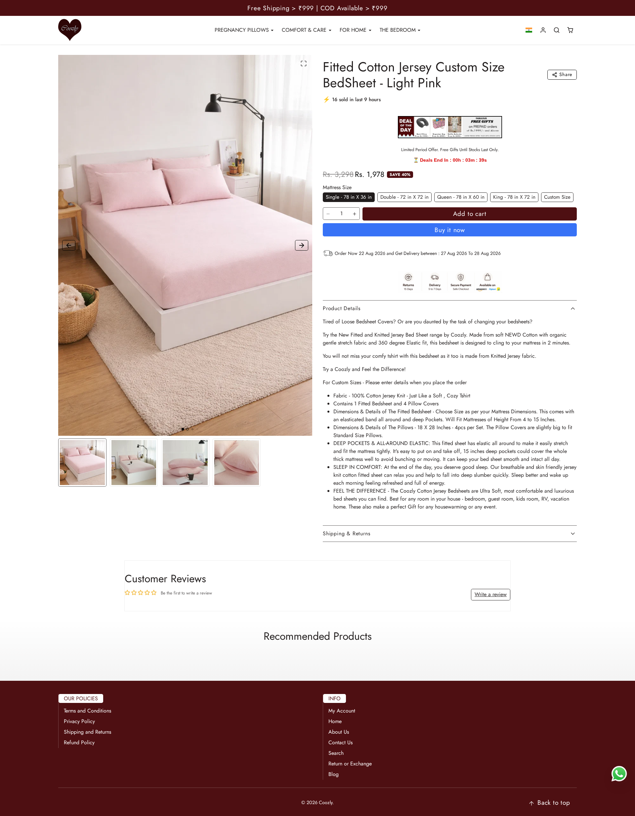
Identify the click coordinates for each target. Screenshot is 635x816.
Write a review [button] (491, 594)
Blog (333, 774)
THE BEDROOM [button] (398, 30)
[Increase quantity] (354, 214)
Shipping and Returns (87, 732)
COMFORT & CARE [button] (305, 30)
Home (335, 721)
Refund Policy (79, 742)
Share (565, 74)
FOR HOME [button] (354, 30)
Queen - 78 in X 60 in (461, 197)
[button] (529, 30)
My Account (341, 710)
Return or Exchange (350, 763)
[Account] (543, 30)
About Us (338, 732)
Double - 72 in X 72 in (404, 197)
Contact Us (340, 742)
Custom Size (557, 197)
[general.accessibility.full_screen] (304, 63)
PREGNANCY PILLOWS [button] (243, 30)
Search (336, 753)
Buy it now (450, 229)
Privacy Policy (79, 721)
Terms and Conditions (87, 710)
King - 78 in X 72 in (514, 197)
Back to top (553, 802)
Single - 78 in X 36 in (349, 197)
